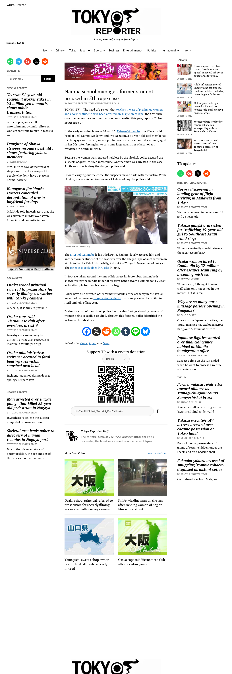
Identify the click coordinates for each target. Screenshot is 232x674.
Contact (11, 4)
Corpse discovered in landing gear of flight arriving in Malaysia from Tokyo (199, 196)
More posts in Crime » (157, 453)
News (45, 50)
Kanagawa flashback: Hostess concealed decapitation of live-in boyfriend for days (26, 195)
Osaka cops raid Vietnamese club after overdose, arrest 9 (25, 320)
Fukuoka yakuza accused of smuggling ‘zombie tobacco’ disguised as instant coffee (200, 464)
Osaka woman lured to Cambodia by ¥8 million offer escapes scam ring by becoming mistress (199, 268)
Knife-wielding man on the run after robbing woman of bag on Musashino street (140, 504)
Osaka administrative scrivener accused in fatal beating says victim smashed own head (28, 359)
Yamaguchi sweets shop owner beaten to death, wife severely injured (87, 564)
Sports (98, 50)
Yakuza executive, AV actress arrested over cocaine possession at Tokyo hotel (206, 145)
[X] (96, 331)
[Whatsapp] (116, 331)
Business (114, 50)
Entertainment (132, 50)
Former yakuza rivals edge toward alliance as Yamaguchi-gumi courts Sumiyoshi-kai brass (208, 126)
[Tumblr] (125, 331)
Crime (59, 50)
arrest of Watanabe (82, 255)
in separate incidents (107, 298)
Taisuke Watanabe (128, 131)
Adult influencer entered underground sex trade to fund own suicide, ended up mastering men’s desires (209, 89)
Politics (151, 50)
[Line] (135, 331)
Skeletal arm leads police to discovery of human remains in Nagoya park (30, 435)
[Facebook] (86, 331)
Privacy (21, 4)
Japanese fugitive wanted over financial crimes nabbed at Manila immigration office (198, 344)
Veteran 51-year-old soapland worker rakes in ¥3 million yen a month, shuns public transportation (29, 103)
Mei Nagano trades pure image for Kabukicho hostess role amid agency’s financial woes (208, 108)
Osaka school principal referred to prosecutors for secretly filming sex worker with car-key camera (30, 291)
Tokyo (72, 50)
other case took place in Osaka (89, 268)
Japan (83, 50)
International (168, 50)
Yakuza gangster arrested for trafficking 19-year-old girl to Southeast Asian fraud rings (200, 232)
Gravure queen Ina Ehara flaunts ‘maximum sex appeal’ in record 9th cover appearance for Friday (208, 70)
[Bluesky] (145, 331)
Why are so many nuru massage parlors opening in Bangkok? (201, 306)
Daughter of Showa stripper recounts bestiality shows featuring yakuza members (30, 150)
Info (185, 50)
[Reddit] (106, 331)
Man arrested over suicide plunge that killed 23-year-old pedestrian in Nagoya (30, 403)
